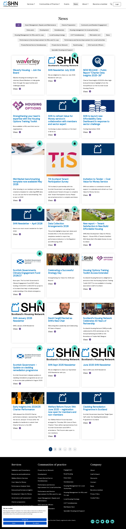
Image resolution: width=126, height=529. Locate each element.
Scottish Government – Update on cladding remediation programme (25, 367)
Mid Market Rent (69, 507)
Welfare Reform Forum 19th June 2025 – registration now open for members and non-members (62, 410)
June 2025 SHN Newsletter (97, 364)
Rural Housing (68, 474)
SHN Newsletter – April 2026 (28, 223)
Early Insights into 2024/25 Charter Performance (27, 408)
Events (66, 4)
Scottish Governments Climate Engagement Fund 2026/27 (26, 273)
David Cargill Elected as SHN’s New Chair (60, 319)
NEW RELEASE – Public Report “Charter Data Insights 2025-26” (95, 73)
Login (117, 4)
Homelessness (68, 482)
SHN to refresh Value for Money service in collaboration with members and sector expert (62, 120)
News (76, 4)
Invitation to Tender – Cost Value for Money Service (97, 180)
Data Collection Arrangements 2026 (58, 225)
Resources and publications (21, 474)
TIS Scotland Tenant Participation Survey (58, 180)
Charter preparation (18, 502)
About (84, 4)
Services (30, 4)
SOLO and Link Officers (45, 505)
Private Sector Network (46, 470)
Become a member (100, 4)
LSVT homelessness (70, 503)
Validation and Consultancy (21, 470)
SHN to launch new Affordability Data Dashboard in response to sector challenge (96, 120)
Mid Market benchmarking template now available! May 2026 (27, 182)
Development (42, 474)
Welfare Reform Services (20, 478)
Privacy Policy (95, 494)
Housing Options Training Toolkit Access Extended (96, 271)
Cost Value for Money (19, 482)
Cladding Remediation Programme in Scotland (95, 408)
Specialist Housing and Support (74, 511)
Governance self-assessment (21, 498)
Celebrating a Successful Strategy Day (61, 271)
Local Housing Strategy (71, 499)
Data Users (67, 478)
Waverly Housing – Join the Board (27, 71)
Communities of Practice (48, 4)
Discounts (93, 478)
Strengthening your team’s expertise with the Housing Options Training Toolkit (26, 119)
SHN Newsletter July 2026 (61, 70)
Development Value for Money (22, 494)
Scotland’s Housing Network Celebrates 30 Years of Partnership (97, 321)
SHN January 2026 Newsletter (22, 319)
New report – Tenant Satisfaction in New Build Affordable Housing (95, 226)
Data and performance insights (22, 490)
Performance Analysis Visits (21, 486)
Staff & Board (95, 474)
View (15, 89)
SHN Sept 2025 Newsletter (61, 364)
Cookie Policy (94, 498)
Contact (93, 482)
